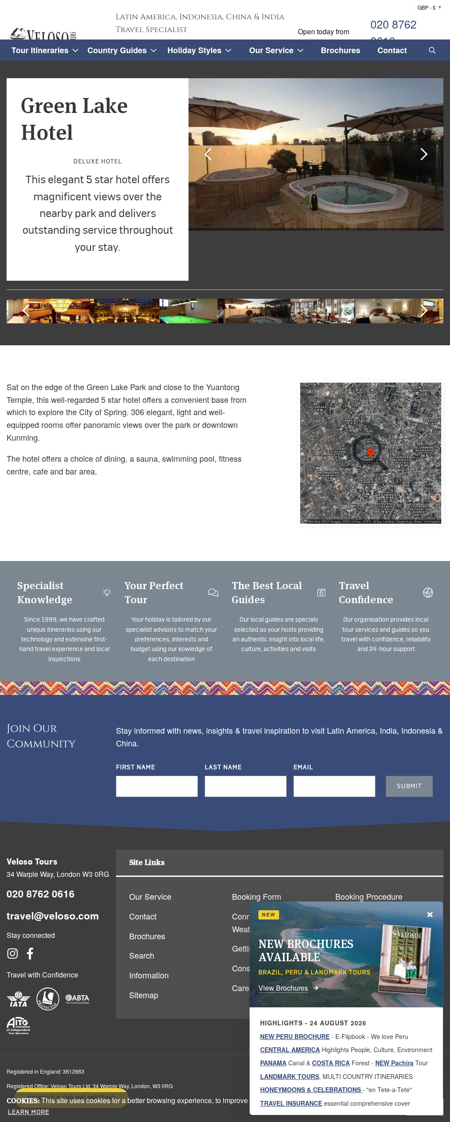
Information (149, 975)
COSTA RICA (331, 1062)
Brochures (147, 935)
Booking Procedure (369, 896)
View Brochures (283, 988)
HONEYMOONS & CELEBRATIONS (311, 1089)
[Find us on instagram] (12, 956)
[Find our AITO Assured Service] (18, 1034)
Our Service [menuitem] (271, 50)
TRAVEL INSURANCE (291, 1103)
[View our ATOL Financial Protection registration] (48, 1007)
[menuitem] (430, 50)
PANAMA (273, 1062)
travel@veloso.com (53, 915)
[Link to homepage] (43, 36)
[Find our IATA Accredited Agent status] (18, 1007)
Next (421, 154)
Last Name (223, 767)
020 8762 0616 (393, 32)
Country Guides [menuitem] (117, 50)
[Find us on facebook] (30, 956)
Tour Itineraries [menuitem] (40, 50)
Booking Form (256, 896)
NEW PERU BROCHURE (295, 1036)
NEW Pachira (394, 1062)
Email (303, 767)
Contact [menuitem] (392, 50)
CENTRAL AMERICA (290, 1049)
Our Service (150, 896)
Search (141, 955)
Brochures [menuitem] (340, 50)
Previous (210, 154)
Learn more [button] (28, 1112)
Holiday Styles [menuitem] (194, 50)
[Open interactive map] (370, 453)
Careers (246, 987)
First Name (135, 767)
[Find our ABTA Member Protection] (77, 1007)
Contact (142, 916)
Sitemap (143, 994)
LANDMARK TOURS (289, 1076)
